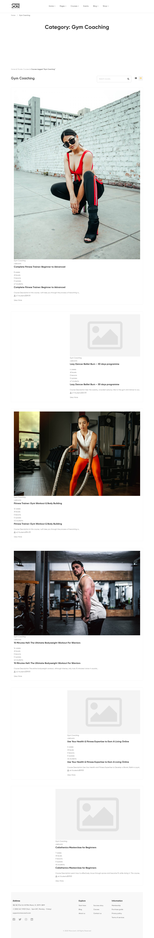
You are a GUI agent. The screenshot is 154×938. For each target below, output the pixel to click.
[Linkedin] (31, 919)
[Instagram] (26, 919)
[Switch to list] (140, 78)
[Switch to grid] (136, 78)
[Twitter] (20, 919)
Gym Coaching (20, 261)
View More (18, 300)
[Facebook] (14, 919)
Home (13, 15)
